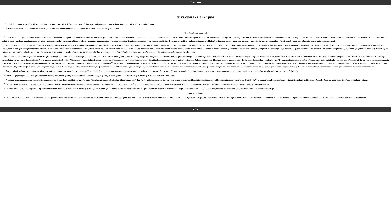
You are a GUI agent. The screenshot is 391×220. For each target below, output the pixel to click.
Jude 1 (195, 2)
